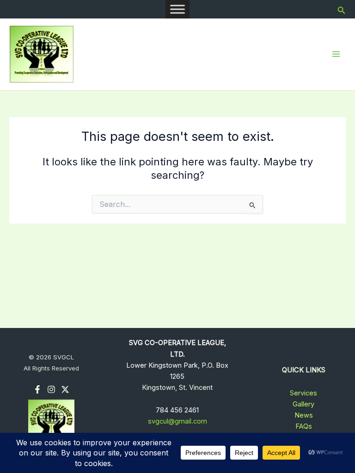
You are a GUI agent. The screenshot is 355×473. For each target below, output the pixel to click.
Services (303, 393)
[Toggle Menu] (177, 9)
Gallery (303, 404)
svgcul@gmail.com (177, 421)
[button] (341, 9)
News (303, 415)
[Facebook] (37, 389)
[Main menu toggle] (336, 54)
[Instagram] (51, 389)
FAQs (303, 426)
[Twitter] (65, 389)
